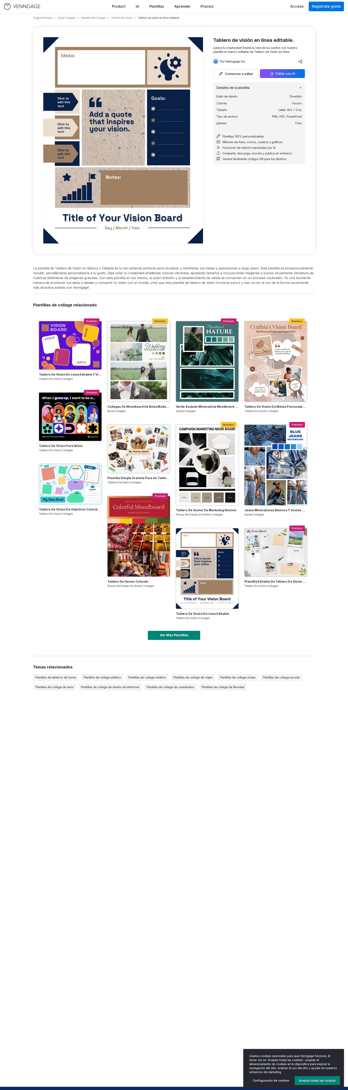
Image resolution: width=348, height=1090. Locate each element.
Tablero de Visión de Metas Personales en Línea (275, 406)
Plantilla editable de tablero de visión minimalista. (275, 581)
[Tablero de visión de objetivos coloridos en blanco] (70, 484)
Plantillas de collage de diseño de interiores (110, 687)
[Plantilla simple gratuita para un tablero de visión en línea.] (139, 449)
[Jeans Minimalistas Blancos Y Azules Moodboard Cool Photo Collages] (275, 465)
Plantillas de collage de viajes (193, 677)
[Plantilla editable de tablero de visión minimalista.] (275, 552)
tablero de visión (121, 17)
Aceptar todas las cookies (317, 1080)
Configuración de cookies (271, 1080)
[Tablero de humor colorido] (139, 536)
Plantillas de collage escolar (281, 677)
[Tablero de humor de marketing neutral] (207, 465)
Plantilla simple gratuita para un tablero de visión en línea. (139, 478)
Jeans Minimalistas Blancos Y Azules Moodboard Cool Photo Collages (275, 510)
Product (119, 6)
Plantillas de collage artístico (102, 677)
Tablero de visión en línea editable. (203, 613)
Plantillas (156, 6)
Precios (207, 6)
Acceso (297, 6)
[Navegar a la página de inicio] (22, 6)
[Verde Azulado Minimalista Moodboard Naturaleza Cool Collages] (207, 361)
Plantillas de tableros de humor (55, 677)
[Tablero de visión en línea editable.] (207, 568)
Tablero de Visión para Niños (61, 445)
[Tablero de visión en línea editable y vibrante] (70, 345)
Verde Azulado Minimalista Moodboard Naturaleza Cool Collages (207, 406)
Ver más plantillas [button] (174, 635)
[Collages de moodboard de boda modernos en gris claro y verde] (139, 361)
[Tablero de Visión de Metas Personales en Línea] (275, 361)
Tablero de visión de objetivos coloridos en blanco (70, 509)
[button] (235, 73)
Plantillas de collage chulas (238, 677)
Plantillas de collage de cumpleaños (170, 687)
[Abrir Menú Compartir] (300, 61)
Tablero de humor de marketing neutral (206, 510)
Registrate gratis (326, 6)
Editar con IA (285, 74)
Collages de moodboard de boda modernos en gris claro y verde (139, 406)
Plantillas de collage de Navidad (223, 687)
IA (137, 6)
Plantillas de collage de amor (54, 687)
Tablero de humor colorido (128, 581)
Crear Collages (67, 17)
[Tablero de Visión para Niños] (70, 417)
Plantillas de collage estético (147, 677)
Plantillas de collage (93, 17)
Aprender (182, 6)
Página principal (42, 17)
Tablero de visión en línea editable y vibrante (70, 374)
